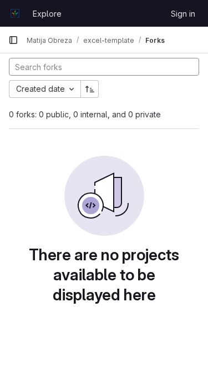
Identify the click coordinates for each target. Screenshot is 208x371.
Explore (47, 13)
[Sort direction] (90, 89)
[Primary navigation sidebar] (13, 40)
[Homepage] (15, 13)
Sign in (183, 13)
